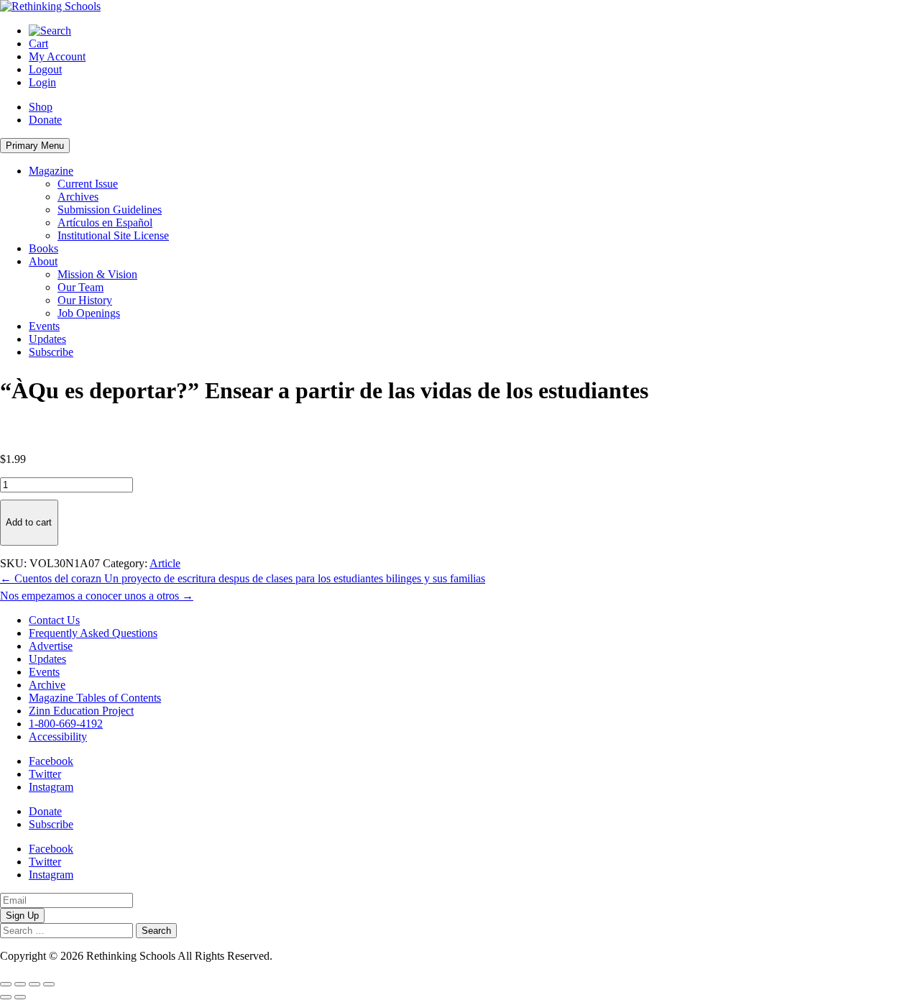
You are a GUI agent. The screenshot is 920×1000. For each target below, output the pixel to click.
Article (165, 563)
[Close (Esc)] (49, 984)
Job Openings (89, 313)
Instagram (51, 787)
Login (42, 82)
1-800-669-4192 (66, 723)
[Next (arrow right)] (20, 997)
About (43, 261)
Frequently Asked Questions (93, 633)
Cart (38, 43)
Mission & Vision (97, 274)
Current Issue (88, 184)
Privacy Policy (308, 956)
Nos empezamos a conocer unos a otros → (96, 596)
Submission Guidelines (110, 209)
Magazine (51, 171)
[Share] (34, 984)
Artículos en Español (105, 222)
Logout (45, 69)
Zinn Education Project (81, 711)
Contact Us (54, 620)
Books (43, 248)
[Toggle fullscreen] (20, 984)
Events (44, 326)
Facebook (51, 761)
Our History (85, 300)
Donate (45, 120)
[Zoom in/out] (6, 984)
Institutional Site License (113, 235)
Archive (47, 685)
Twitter (45, 774)
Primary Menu (35, 145)
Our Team (81, 287)
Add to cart (29, 522)
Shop (40, 107)
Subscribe (51, 352)
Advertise (51, 646)
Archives (78, 197)
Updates (47, 339)
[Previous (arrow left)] (6, 997)
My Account (57, 56)
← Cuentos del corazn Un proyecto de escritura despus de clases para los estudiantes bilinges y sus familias (242, 578)
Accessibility (58, 736)
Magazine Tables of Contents (95, 698)
